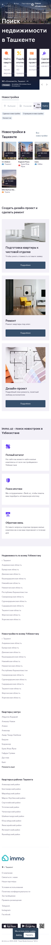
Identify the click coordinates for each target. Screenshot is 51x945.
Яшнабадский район (11, 834)
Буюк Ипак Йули (9, 748)
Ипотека (35, 12)
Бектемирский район (11, 789)
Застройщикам (8, 896)
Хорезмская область (11, 619)
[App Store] (10, 926)
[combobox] (10, 105)
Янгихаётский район (11, 830)
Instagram (6, 910)
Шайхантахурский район (13, 816)
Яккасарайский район (11, 825)
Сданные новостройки (11, 114)
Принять (29, 935)
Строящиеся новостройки (33, 114)
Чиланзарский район (11, 812)
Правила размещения (11, 900)
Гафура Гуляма (8, 753)
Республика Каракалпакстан (15, 592)
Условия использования (12, 887)
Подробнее (25, 265)
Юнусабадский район (11, 821)
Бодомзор (6, 744)
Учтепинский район (10, 807)
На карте (38, 106)
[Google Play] (29, 926)
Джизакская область (11, 574)
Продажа (9, 12)
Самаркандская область (13, 597)
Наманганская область (12, 588)
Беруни (5, 739)
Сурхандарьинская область (14, 601)
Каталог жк (7, 118)
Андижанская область (12, 565)
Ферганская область (11, 615)
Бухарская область (10, 569)
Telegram (6, 906)
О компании (7, 873)
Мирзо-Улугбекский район (13, 798)
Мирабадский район (11, 793)
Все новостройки (41, 134)
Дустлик (5, 758)
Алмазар (6, 730)
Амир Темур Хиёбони (11, 735)
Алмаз (5, 726)
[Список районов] (14, 105)
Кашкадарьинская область (14, 578)
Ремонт (45, 12)
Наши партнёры (9, 881)
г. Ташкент (6, 560)
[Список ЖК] (30, 105)
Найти (45, 106)
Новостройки (22, 12)
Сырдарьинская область (13, 606)
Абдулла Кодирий (10, 717)
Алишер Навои (8, 721)
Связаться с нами (10, 877)
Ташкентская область (11, 610)
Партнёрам (26, 3)
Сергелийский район (11, 802)
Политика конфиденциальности (16, 891)
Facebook (6, 914)
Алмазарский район (11, 784)
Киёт (4, 762)
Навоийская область (11, 583)
